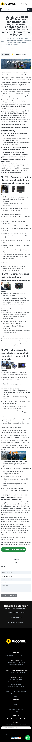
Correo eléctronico (7, 576)
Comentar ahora (8, 595)
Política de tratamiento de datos (16, 686)
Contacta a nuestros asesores (15, 608)
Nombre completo (6, 570)
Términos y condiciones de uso (16, 681)
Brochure (16, 711)
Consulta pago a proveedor (16, 709)
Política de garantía (16, 693)
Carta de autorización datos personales (16, 691)
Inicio (2, 42)
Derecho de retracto (16, 684)
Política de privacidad (16, 689)
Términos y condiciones (16, 679)
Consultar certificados (16, 707)
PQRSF (16, 696)
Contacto (16, 704)
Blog (16, 702)
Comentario (4, 583)
